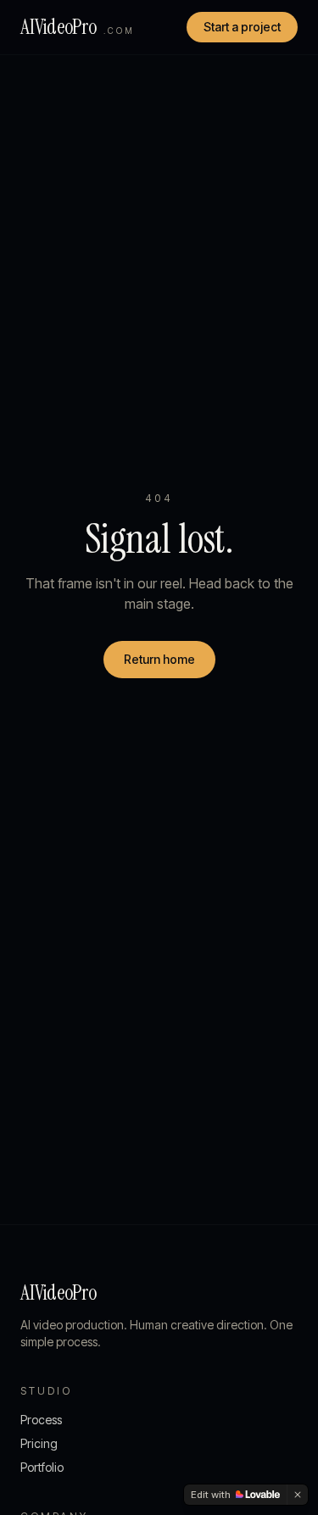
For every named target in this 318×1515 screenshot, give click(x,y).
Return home (159, 659)
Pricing (39, 1443)
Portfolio (42, 1467)
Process (41, 1419)
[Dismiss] (297, 1494)
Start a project (242, 26)
